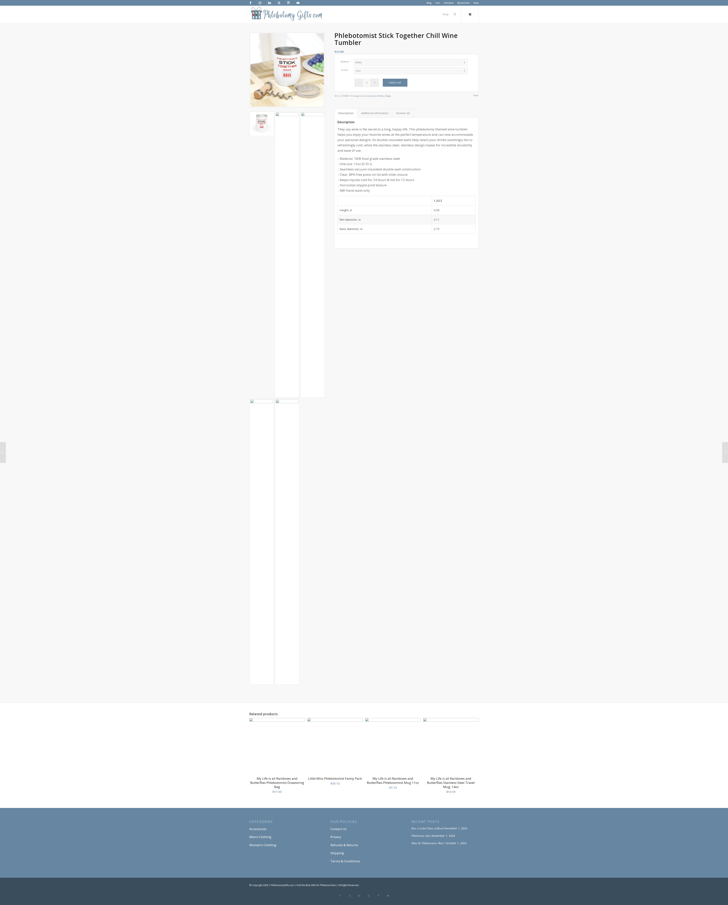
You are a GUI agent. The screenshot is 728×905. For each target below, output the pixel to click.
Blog (429, 2)
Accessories (370, 95)
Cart (437, 2)
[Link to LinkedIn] (269, 3)
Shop (476, 2)
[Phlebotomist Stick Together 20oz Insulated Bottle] (3, 452)
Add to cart (395, 82)
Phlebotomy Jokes (421, 836)
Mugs (388, 95)
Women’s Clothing (262, 845)
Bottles (380, 95)
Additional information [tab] (374, 113)
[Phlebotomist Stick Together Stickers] (725, 452)
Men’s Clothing (260, 837)
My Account (463, 2)
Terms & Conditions (345, 861)
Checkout (448, 2)
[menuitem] (429, 3)
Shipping (337, 853)
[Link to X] (279, 3)
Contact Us (338, 829)
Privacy (335, 837)
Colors (345, 61)
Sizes (344, 69)
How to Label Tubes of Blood (427, 828)
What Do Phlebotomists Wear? (428, 843)
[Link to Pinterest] (288, 3)
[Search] (454, 14)
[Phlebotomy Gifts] (286, 14)
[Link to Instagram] (260, 3)
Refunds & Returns (344, 845)
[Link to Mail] (298, 3)
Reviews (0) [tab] (403, 113)
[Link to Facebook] (250, 3)
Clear (476, 95)
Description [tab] (346, 113)
